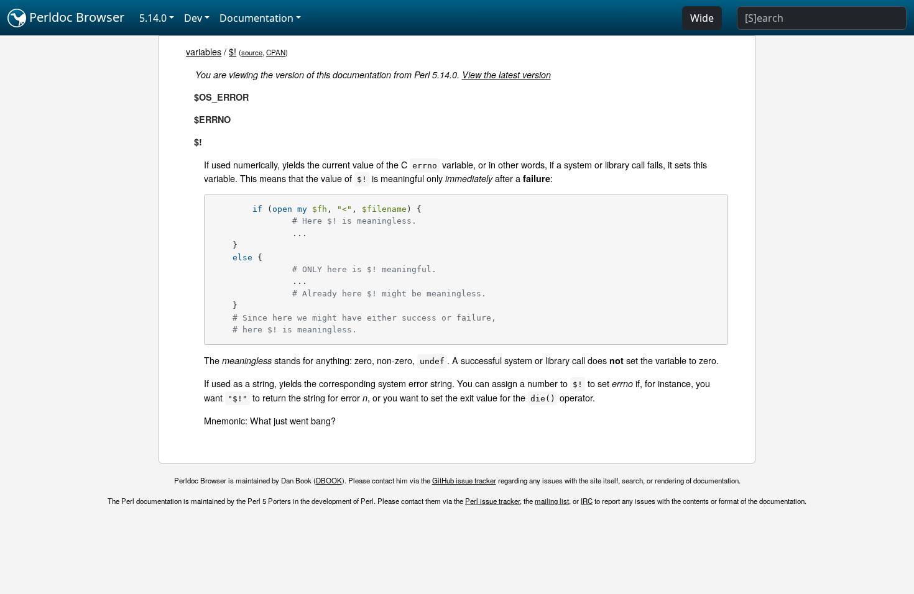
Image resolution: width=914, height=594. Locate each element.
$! (232, 51)
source (251, 52)
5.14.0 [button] (153, 18)
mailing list (552, 501)
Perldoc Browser (75, 17)
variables (203, 51)
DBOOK (329, 480)
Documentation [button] (256, 18)
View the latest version (506, 74)
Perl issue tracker (492, 501)
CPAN (275, 52)
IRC (587, 501)
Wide (702, 18)
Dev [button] (193, 18)
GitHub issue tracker (464, 480)
